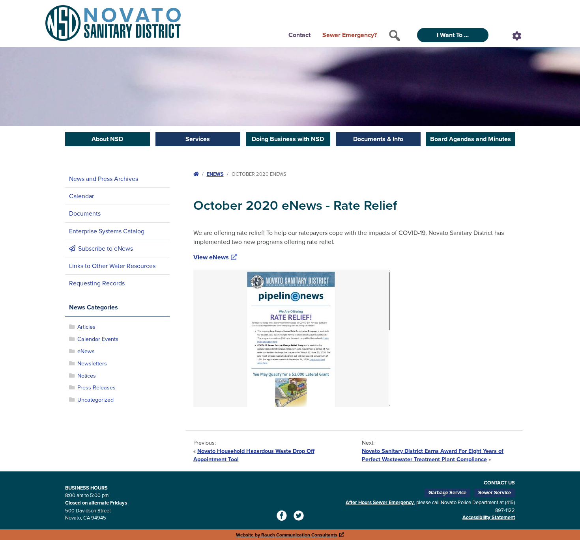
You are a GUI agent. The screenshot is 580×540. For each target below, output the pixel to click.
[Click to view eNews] (292, 337)
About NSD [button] (107, 138)
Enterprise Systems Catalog (106, 231)
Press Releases (96, 387)
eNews (86, 351)
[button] (394, 35)
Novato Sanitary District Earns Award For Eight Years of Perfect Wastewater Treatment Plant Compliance (432, 455)
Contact (299, 34)
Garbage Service (447, 492)
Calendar (81, 196)
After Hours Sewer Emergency (380, 502)
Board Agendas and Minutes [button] (470, 138)
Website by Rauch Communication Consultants (290, 534)
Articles (86, 326)
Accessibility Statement (488, 517)
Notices (86, 375)
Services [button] (197, 138)
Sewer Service (494, 492)
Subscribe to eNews (105, 248)
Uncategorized (95, 399)
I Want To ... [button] (453, 34)
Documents (85, 213)
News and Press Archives (103, 178)
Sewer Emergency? (349, 34)
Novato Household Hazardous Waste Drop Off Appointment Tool (253, 455)
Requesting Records (97, 283)
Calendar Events (97, 339)
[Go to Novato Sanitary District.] (196, 174)
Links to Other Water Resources (112, 265)
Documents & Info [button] (378, 138)
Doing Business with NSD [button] (288, 138)
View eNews (215, 257)
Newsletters (92, 363)
